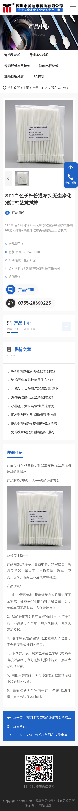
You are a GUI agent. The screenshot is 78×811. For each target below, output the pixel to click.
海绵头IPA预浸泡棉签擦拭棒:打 (33, 432)
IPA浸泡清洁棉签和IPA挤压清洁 (34, 423)
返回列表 (19, 726)
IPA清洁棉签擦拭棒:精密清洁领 (33, 414)
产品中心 (38, 88)
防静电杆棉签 (48, 66)
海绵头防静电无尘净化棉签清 (32, 397)
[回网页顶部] (70, 167)
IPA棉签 (38, 76)
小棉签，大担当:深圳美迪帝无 (32, 406)
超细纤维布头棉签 (17, 66)
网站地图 (45, 805)
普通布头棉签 (39, 55)
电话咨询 (70, 182)
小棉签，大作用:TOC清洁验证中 (34, 388)
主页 (26, 88)
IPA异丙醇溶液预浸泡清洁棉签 (33, 371)
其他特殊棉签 (14, 76)
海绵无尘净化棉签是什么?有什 (33, 380)
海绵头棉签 (12, 55)
